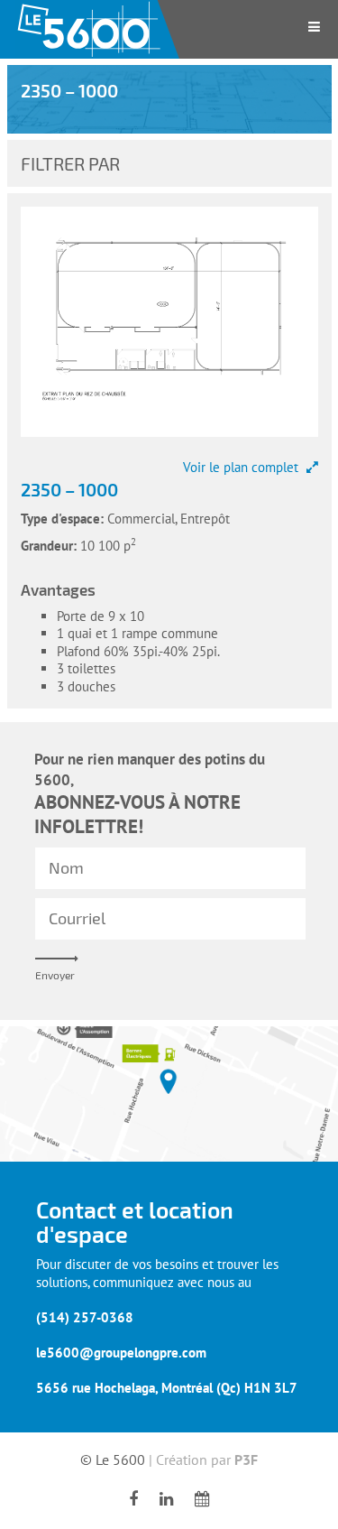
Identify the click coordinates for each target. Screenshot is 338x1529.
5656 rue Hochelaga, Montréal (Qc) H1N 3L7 (166, 1387)
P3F (246, 1459)
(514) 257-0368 (84, 1317)
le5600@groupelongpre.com (121, 1352)
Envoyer (55, 974)
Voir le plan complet (242, 467)
